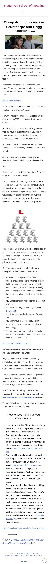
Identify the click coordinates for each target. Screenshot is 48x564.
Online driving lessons (32, 555)
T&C (11, 553)
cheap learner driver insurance (24, 465)
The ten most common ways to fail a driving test (23, 528)
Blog (24, 557)
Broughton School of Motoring (24, 5)
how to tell (10, 311)
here (37, 432)
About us (19, 553)
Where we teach (12, 555)
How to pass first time (11, 101)
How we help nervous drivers (15, 343)
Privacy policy (31, 553)
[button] (24, 12)
